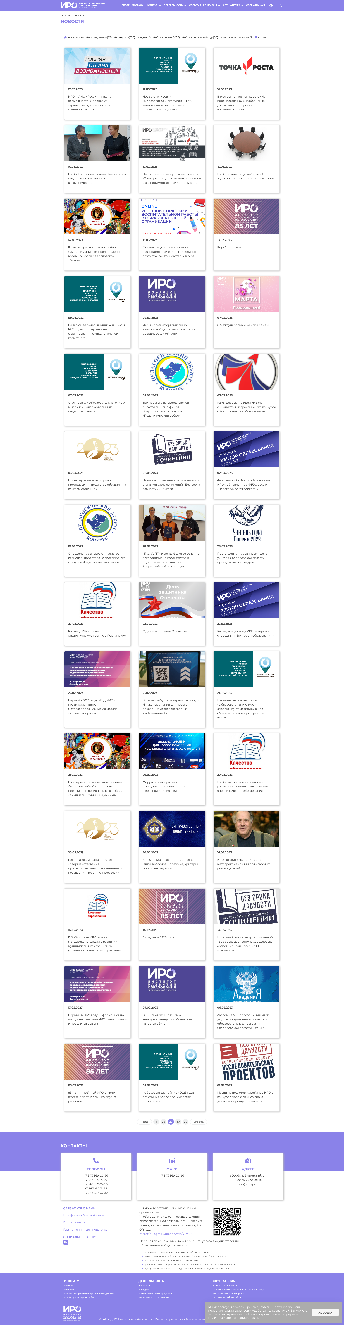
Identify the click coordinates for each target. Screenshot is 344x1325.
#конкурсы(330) (124, 37)
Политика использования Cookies (233, 1317)
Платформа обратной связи (84, 1215)
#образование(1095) (166, 37)
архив (261, 37)
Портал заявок (74, 1222)
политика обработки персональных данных (89, 1293)
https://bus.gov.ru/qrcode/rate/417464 (165, 1234)
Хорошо (325, 1312)
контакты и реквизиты (225, 1285)
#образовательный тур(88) (200, 37)
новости (68, 1285)
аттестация (144, 1285)
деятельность (173, 5)
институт (151, 5)
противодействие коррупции (155, 1293)
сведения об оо (132, 5)
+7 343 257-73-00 (96, 1193)
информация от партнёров (153, 1297)
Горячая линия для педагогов (85, 1229)
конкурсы (210, 5)
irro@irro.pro (248, 1184)
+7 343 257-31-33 (96, 1188)
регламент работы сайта (227, 1297)
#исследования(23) (99, 37)
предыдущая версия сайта (79, 1297)
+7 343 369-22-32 (96, 1180)
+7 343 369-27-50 (96, 1184)
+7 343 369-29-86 (96, 1175)
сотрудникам (255, 5)
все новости (75, 37)
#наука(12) (144, 37)
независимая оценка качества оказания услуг (239, 1289)
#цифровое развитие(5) (237, 37)
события (195, 5)
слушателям (231, 5)
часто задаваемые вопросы (228, 1293)
